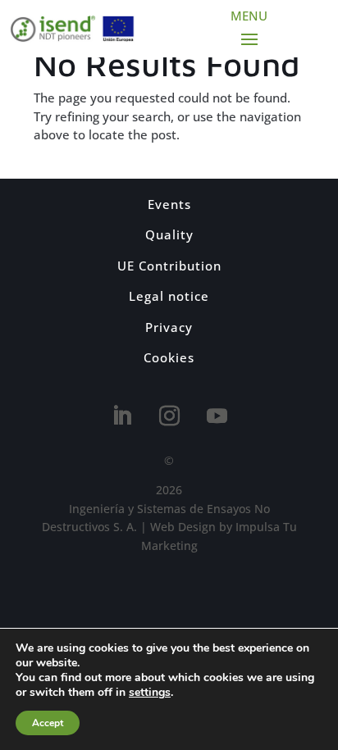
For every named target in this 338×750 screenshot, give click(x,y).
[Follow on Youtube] (216, 416)
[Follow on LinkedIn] (121, 416)
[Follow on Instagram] (169, 416)
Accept (47, 723)
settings (150, 692)
